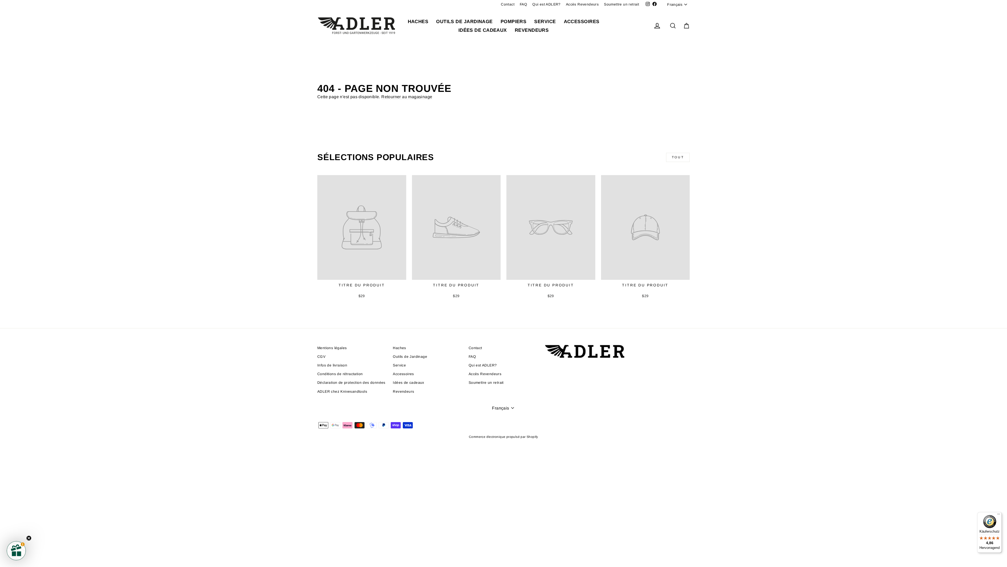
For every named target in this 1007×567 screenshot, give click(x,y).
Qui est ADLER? (546, 4)
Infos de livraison (332, 365)
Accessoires (581, 21)
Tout (678, 157)
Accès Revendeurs (582, 4)
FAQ (523, 4)
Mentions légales (332, 348)
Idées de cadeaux (482, 30)
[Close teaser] (28, 538)
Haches (418, 21)
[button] (16, 551)
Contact (508, 4)
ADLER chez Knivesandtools (342, 391)
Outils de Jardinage (464, 21)
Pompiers (514, 21)
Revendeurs (532, 30)
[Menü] (998, 515)
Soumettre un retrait (621, 4)
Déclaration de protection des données (351, 383)
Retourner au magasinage (406, 96)
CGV (321, 357)
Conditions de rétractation (340, 374)
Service (545, 21)
